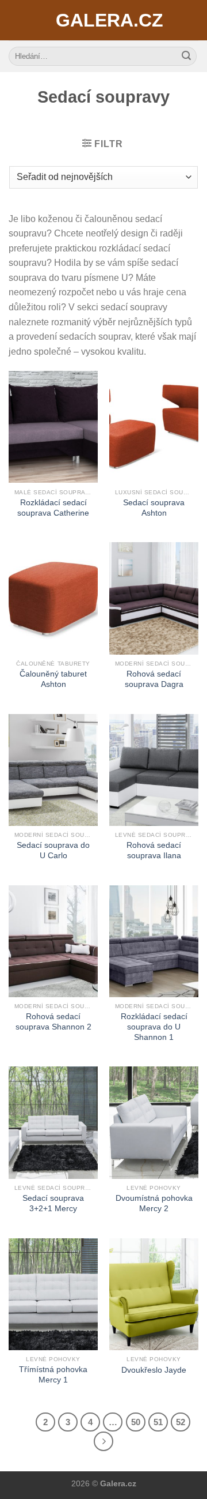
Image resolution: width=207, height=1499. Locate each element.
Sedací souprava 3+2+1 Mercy (53, 1203)
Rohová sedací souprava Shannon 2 (53, 1021)
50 (135, 1422)
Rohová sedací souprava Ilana (153, 850)
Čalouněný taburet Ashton (53, 679)
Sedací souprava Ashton (154, 507)
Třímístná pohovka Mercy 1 (53, 1374)
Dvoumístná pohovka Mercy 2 (154, 1203)
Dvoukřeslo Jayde (153, 1370)
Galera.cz (103, 20)
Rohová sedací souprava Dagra (154, 679)
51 (158, 1422)
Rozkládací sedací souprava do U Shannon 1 (154, 1026)
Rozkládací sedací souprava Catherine (53, 507)
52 (180, 1422)
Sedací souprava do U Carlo (53, 850)
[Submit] (186, 56)
